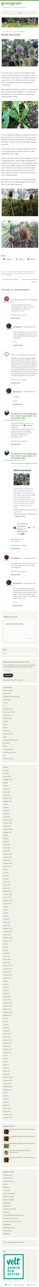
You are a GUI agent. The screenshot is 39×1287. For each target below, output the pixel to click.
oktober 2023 (7, 826)
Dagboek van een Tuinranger (11, 696)
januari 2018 (6, 1037)
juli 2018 (5, 1018)
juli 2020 (5, 944)
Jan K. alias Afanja (14, 1150)
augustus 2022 (7, 866)
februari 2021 (7, 922)
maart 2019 (6, 993)
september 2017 (7, 1049)
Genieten (5, 721)
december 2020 (7, 928)
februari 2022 (7, 885)
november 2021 (7, 894)
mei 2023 (5, 838)
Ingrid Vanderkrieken (9, 1193)
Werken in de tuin (8, 758)
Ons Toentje (6, 1190)
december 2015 (7, 1114)
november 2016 (7, 1080)
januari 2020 (6, 962)
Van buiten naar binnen (9, 752)
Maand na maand (8, 734)
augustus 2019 (7, 978)
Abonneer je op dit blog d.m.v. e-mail (16, 662)
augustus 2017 (7, 1052)
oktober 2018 (7, 1009)
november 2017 (7, 1043)
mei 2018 (5, 1024)
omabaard (6, 1212)
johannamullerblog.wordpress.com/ (13, 1215)
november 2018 (7, 1006)
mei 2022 (5, 876)
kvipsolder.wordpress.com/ (11, 1218)
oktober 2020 (7, 935)
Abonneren (8, 675)
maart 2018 (6, 1031)
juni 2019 (5, 984)
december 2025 (7, 779)
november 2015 (7, 1117)
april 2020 (6, 953)
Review (5, 746)
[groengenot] (19, 27)
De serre (5, 703)
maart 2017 (6, 1068)
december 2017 (7, 1040)
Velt (4, 755)
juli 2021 (5, 907)
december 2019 (7, 966)
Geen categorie (7, 718)
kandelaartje (6, 1203)
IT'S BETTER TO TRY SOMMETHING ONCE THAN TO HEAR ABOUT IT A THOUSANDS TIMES (24, 416)
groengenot (11, 3)
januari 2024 (6, 817)
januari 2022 (6, 888)
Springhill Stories (7, 1175)
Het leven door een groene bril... (12, 1221)
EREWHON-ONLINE (8, 1196)
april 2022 (6, 879)
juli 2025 (5, 783)
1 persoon (24, 315)
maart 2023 (6, 845)
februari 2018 (7, 1034)
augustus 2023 (7, 832)
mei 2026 (5, 770)
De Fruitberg (15, 558)
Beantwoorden (15, 318)
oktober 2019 (7, 972)
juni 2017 (5, 1059)
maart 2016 (6, 1105)
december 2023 (7, 820)
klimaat (5, 724)
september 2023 (7, 829)
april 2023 (6, 841)
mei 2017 (5, 1062)
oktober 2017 (7, 1046)
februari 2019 (7, 997)
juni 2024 (5, 807)
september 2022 (7, 863)
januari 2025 (6, 795)
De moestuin (6, 700)
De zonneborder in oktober (9, 279)
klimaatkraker (7, 1206)
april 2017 (6, 1065)
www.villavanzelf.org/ (9, 1227)
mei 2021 (5, 913)
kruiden (5, 727)
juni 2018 (5, 1021)
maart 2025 (6, 789)
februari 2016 (7, 1108)
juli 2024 (5, 804)
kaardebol (4, 273)
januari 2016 (6, 1111)
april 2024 (6, 810)
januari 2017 (6, 1074)
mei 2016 (5, 1099)
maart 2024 (6, 814)
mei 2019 (5, 987)
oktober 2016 (7, 1083)
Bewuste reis (6, 1187)
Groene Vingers (7, 1231)
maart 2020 (6, 956)
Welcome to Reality (8, 1200)
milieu (4, 737)
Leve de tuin (6, 731)
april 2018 (6, 1028)
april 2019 (6, 990)
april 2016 (6, 1102)
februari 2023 (7, 848)
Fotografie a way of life (9, 1209)
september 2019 (7, 975)
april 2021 (6, 916)
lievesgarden (13, 1143)
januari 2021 (6, 925)
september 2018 (7, 1012)
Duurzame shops (8, 709)
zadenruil (26, 273)
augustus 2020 (7, 941)
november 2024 (7, 798)
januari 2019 (6, 1000)
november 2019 (7, 969)
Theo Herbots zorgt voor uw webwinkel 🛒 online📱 (22, 424)
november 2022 (7, 857)
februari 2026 (7, 776)
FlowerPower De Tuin (9, 712)
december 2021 (7, 891)
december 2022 (7, 854)
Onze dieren (6, 743)
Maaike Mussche (7, 1178)
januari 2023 (6, 851)
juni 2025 (5, 786)
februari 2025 (7, 792)
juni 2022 (5, 873)
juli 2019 (5, 981)
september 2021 (7, 900)
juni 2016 (5, 1096)
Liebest (5, 1184)
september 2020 (7, 938)
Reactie (29, 638)
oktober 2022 (7, 860)
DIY (4, 706)
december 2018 (7, 1003)
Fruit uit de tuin (7, 715)
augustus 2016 (7, 1090)
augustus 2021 (7, 904)
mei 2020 (5, 950)
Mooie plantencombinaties (10, 740)
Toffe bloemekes (21, 271)
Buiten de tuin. (7, 693)
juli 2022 (5, 869)
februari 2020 (7, 959)
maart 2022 (6, 882)
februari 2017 (7, 1071)
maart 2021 (6, 919)
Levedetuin (10, 273)
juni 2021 (5, 910)
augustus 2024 (7, 801)
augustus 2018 (7, 1015)
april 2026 (6, 773)
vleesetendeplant (18, 273)
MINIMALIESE (6, 1234)
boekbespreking (7, 690)
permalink (8, 274)
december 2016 (7, 1077)
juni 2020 (5, 947)
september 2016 (7, 1086)
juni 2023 (5, 835)
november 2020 (7, 931)
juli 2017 (5, 1055)
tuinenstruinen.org (8, 1181)
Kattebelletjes (7, 1224)
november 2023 (7, 823)
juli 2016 (5, 1093)
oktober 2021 (7, 897)
